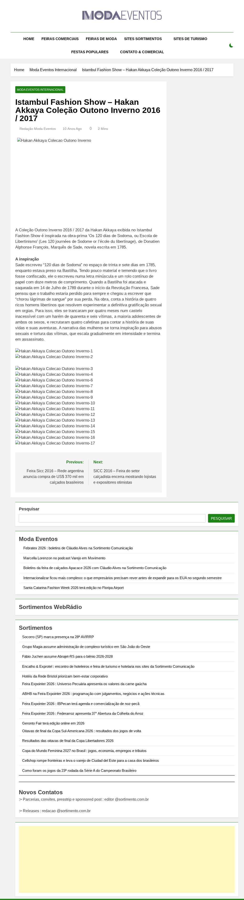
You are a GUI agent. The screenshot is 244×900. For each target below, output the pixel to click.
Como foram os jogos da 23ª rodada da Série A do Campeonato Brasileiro (79, 770)
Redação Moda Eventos (38, 129)
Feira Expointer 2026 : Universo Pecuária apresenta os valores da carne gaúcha (84, 684)
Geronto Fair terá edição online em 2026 (53, 723)
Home (28, 39)
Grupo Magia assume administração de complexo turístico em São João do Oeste (86, 647)
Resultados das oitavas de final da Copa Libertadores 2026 (67, 741)
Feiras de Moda (101, 39)
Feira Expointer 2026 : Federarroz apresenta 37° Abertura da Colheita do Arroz (82, 713)
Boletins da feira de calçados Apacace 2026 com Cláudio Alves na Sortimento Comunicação (94, 568)
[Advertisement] (127, 859)
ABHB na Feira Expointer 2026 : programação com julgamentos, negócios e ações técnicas (93, 694)
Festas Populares (89, 52)
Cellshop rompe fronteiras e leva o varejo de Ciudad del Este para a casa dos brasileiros (90, 760)
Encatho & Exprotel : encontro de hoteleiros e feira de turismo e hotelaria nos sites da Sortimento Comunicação (108, 666)
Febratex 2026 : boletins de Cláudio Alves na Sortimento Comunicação (78, 548)
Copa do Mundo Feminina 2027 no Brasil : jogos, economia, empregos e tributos (84, 751)
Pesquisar (29, 509)
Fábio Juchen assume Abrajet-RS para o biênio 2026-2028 (67, 656)
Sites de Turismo (190, 39)
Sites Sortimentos (143, 39)
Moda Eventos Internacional (40, 89)
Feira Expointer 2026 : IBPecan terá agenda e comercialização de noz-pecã (80, 704)
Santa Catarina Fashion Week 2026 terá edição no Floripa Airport (73, 588)
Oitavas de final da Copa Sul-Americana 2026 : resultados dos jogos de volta (81, 731)
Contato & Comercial (142, 52)
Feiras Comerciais (60, 39)
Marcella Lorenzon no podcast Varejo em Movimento (64, 558)
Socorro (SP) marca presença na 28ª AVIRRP (58, 637)
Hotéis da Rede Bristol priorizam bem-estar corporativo (65, 676)
